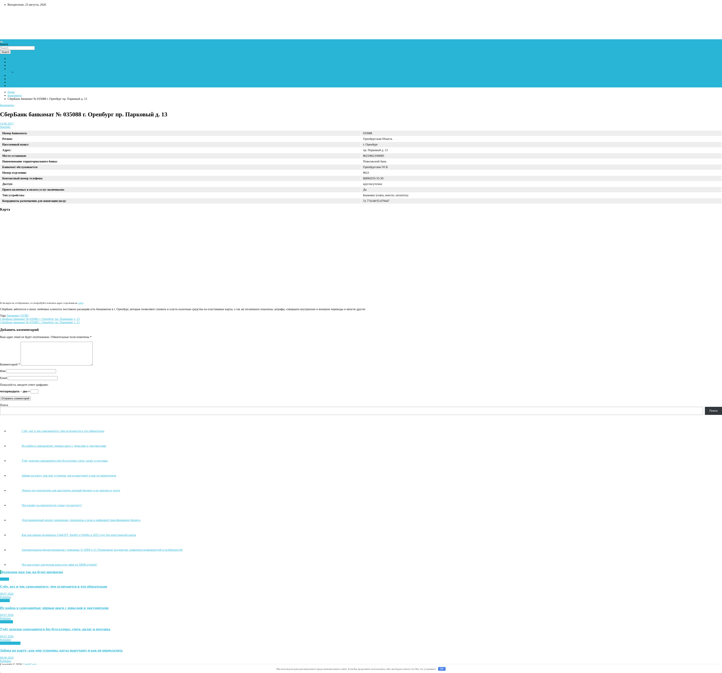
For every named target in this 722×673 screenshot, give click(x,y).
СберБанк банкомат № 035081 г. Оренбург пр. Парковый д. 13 (40, 319)
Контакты (14, 75)
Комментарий (10, 364)
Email (3, 378)
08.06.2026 (7, 657)
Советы (5, 600)
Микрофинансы (10, 643)
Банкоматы (15, 62)
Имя (2, 371)
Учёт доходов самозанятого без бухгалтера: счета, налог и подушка (55, 629)
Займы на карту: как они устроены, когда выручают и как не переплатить (61, 650)
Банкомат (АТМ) (17, 315)
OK (442, 668)
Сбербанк (14, 58)
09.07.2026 (7, 593)
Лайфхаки (6, 621)
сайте (81, 303)
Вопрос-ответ (16, 68)
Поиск (4, 405)
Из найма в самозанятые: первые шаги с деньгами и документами (54, 608)
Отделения (14, 65)
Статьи (4, 579)
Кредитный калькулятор (23, 78)
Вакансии (14, 82)
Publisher (5, 597)
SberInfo (5, 127)
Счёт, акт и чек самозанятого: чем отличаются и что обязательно (53, 586)
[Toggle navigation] (1, 41)
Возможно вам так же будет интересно (32, 572)
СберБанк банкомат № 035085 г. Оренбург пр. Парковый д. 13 (40, 322)
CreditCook (11, 12)
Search (4, 44)
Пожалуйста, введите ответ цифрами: (24, 384)
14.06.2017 (7, 123)
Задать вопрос (24, 72)
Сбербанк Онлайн (19, 85)
